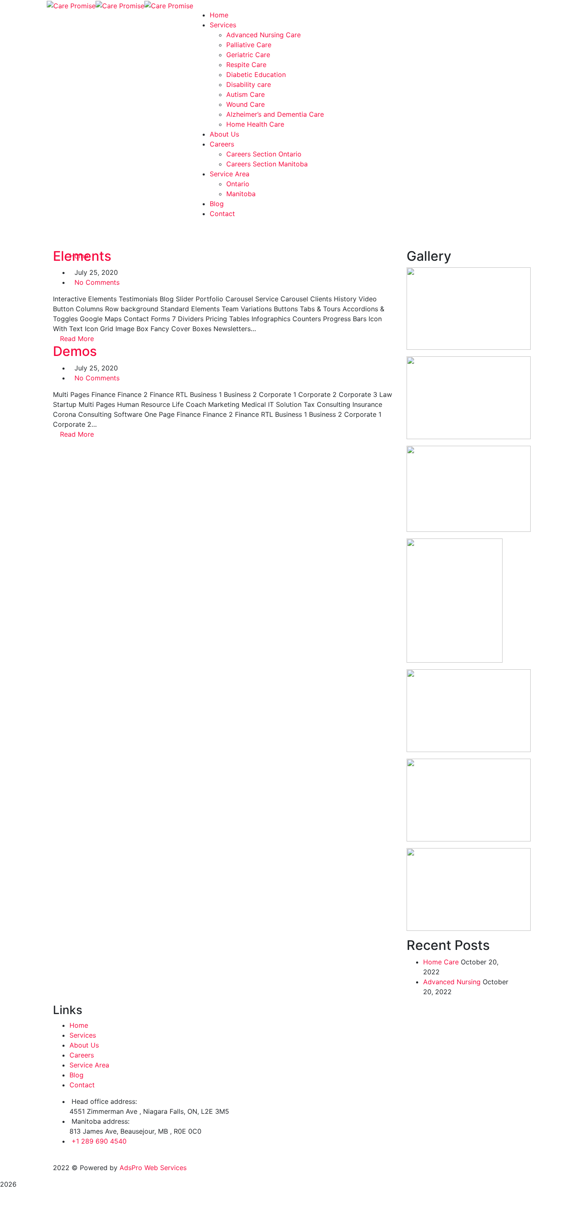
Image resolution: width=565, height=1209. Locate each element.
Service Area (89, 1065)
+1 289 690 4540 (99, 1141)
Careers (81, 1055)
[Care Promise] (71, 5)
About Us (84, 1045)
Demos (75, 351)
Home (78, 1025)
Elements (82, 256)
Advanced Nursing (452, 982)
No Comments (97, 282)
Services (82, 1035)
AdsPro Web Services (153, 1167)
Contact (82, 1085)
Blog (76, 1075)
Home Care (441, 962)
